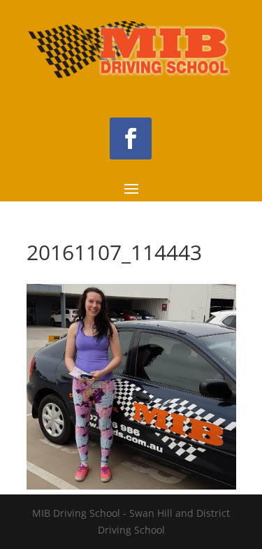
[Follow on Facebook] (131, 138)
